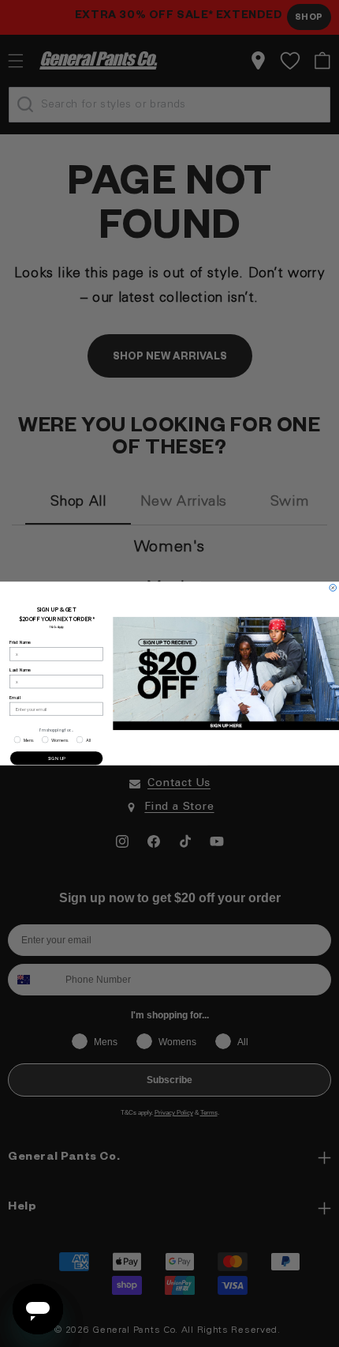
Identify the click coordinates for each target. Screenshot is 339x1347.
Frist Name (20, 642)
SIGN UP (56, 758)
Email (14, 697)
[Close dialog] (333, 588)
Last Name (20, 670)
